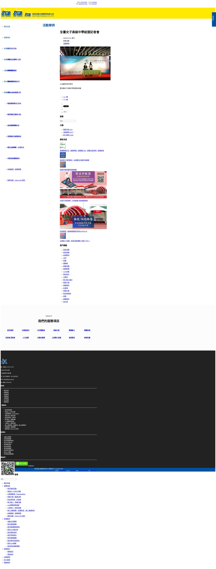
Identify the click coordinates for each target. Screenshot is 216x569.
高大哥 (65, 302)
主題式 (65, 277)
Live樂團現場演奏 (9, 421)
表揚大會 (66, 291)
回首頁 (2, 385)
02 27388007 (6, 376)
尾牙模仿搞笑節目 (13, 136)
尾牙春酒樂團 (7, 438)
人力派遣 (66, 272)
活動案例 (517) (68, 132)
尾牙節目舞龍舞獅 (13, 158)
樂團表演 (87, 330)
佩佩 (64, 296)
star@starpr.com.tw (83, 3)
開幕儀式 (66, 285)
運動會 (65, 263)
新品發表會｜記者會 (10, 417)
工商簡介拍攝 (56, 338)
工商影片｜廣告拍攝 (10, 423)
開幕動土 (72, 330)
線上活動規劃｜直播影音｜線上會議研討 (15, 425)
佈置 (64, 261)
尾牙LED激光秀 (12, 92)
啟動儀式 (66, 299)
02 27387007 (14, 376)
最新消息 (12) (67, 130)
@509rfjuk (94, 2)
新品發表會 (67, 293)
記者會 (65, 288)
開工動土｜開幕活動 (10, 419)
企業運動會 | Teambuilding (12, 413)
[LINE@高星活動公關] (8, 475)
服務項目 (7, 37)
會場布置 (87, 338)
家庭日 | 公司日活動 (10, 411)
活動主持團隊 (12, 59)
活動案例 (7, 70)
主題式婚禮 (41, 338)
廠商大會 (66, 282)
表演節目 (7, 48)
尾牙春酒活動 (12, 48)
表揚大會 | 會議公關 (10, 415)
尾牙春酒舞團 (12, 125)
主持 (64, 258)
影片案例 (7, 81)
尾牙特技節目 (12, 114)
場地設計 (10, 81)
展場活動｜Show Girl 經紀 (16, 180)
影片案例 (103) (68, 135)
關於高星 (7, 26)
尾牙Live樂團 (11, 147)
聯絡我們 (7, 92)
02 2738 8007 (93, 3)
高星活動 (66, 250)
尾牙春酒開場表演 (13, 81)
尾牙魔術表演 (12, 103)
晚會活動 (66, 266)
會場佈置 (66, 269)
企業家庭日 (25, 330)
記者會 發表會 (10, 338)
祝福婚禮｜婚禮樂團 (14, 169)
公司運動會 (41, 330)
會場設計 (7, 59)
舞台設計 (66, 274)
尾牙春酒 (66, 252)
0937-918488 (84, 2)
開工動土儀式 (67, 280)
